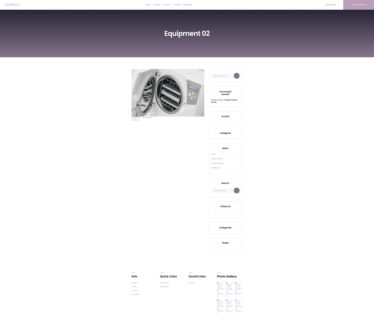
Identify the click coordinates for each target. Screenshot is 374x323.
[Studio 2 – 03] (220, 306)
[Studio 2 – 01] (238, 306)
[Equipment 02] (229, 289)
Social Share (135, 120)
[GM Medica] (12, 5)
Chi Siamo (156, 5)
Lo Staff (166, 5)
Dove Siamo (188, 5)
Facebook (191, 283)
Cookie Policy (164, 287)
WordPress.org (215, 168)
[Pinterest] (144, 120)
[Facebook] (140, 120)
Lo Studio (176, 5)
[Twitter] (141, 120)
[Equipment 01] (238, 289)
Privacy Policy (164, 283)
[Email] (145, 120)
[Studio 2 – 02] (229, 306)
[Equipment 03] (220, 289)
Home (148, 5)
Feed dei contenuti (217, 159)
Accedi (213, 154)
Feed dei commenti (217, 163)
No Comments (147, 117)
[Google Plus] (142, 120)
